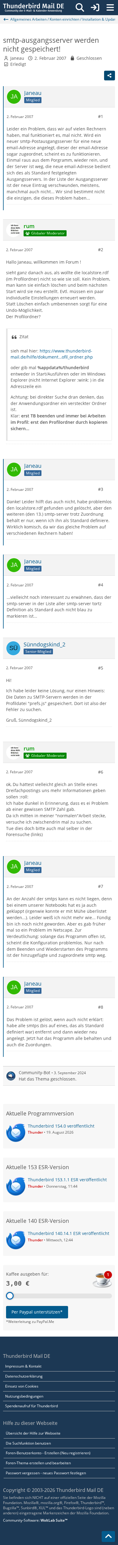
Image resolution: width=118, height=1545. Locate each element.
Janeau (17, 58)
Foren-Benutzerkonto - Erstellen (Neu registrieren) (48, 1453)
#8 (100, 1007)
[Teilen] (109, 75)
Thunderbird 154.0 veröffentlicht (61, 1126)
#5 (100, 668)
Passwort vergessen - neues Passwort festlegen (46, 1473)
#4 (100, 585)
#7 (100, 886)
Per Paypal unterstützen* (37, 1312)
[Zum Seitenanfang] (108, 1536)
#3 (100, 489)
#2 (100, 249)
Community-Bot (34, 1072)
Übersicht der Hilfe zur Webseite (33, 1433)
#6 (100, 772)
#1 (100, 116)
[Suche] (80, 8)
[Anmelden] (95, 7)
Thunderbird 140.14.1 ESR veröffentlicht (68, 1233)
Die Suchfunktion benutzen (28, 1443)
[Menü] (110, 8)
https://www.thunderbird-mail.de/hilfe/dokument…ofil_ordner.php (52, 354)
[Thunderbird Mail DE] (33, 8)
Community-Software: (35, 1520)
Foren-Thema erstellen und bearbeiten (38, 1463)
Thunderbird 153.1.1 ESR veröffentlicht (67, 1179)
